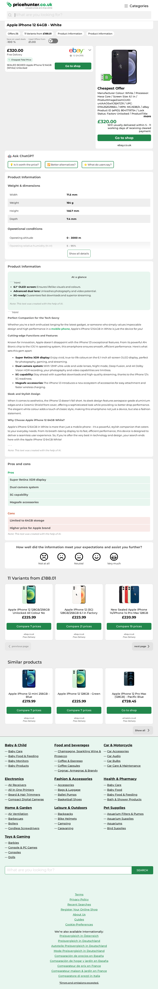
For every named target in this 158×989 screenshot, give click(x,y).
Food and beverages (71, 745)
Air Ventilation (18, 814)
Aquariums (114, 823)
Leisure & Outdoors (70, 808)
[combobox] (82, 15)
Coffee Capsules (69, 765)
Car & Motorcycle (118, 745)
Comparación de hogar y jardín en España (79, 961)
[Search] (10, 15)
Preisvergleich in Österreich (79, 936)
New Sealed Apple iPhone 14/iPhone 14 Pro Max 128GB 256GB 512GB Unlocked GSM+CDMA (129, 611)
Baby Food (114, 790)
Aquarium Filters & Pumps (125, 814)
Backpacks (65, 814)
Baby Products (18, 765)
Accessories (66, 785)
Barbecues (15, 818)
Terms (79, 894)
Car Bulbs (113, 761)
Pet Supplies (114, 808)
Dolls (11, 857)
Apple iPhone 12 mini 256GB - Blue (29, 695)
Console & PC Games (22, 847)
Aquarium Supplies (120, 818)
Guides (79, 919)
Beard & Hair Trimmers (24, 794)
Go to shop (124, 138)
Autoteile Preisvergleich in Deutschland (79, 946)
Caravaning (65, 828)
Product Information (70, 33)
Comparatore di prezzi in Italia (79, 976)
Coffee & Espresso (70, 761)
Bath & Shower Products (124, 799)
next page (140, 646)
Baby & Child (16, 745)
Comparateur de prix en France (79, 966)
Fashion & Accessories (73, 779)
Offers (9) (13, 33)
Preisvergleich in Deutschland (79, 941)
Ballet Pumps (67, 794)
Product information (100, 33)
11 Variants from (38, 33)
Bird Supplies (116, 828)
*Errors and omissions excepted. (79, 982)
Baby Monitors (18, 761)
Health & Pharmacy (120, 779)
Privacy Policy (79, 899)
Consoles (14, 852)
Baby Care (15, 751)
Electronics (14, 779)
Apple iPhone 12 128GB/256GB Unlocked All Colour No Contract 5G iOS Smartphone (29, 611)
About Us (79, 914)
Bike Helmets (67, 818)
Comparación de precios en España (79, 956)
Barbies (13, 842)
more (147, 116)
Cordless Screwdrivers (23, 828)
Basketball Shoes (70, 799)
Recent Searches (79, 904)
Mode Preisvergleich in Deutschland (79, 951)
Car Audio (114, 756)
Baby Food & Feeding (23, 756)
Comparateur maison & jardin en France (79, 971)
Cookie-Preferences (79, 924)
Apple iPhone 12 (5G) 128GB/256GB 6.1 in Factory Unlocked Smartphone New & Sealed (79, 611)
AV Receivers (17, 785)
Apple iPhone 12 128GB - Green (79, 693)
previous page (20, 646)
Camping (64, 823)
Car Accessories (118, 751)
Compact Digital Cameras (26, 799)
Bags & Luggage (69, 790)
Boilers (13, 823)
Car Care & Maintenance (124, 765)
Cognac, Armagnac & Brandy (78, 770)
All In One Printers (21, 790)
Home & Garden (18, 808)
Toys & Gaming (17, 836)
